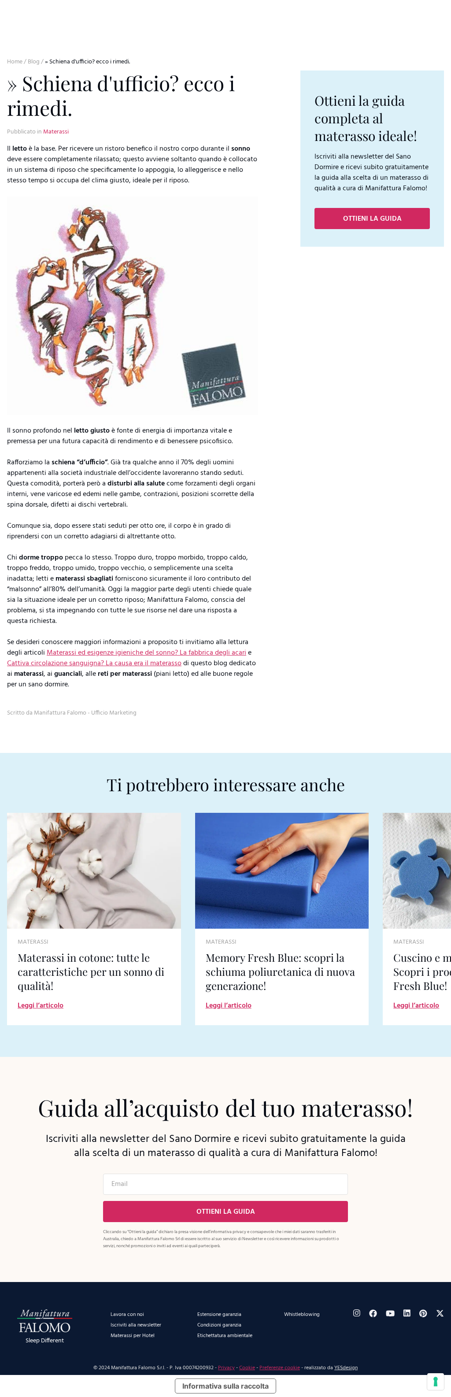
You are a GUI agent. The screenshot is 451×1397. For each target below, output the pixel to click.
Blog (34, 62)
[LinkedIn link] (406, 1313)
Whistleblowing (302, 1314)
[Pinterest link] (423, 1313)
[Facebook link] (373, 1313)
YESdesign (346, 1368)
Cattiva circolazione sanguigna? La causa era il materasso (94, 663)
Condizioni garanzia (219, 1325)
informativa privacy (228, 1231)
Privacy (226, 1368)
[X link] (440, 1313)
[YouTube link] (390, 1313)
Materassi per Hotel (133, 1335)
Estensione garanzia (219, 1314)
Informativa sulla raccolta (225, 1386)
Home (14, 62)
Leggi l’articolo (40, 1006)
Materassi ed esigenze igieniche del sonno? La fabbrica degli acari (146, 653)
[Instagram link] (356, 1313)
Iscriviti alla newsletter (136, 1325)
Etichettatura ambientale (224, 1335)
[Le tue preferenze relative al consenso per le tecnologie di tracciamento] (435, 1381)
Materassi (56, 132)
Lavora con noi (127, 1314)
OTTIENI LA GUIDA (372, 219)
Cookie (247, 1368)
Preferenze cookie (279, 1368)
